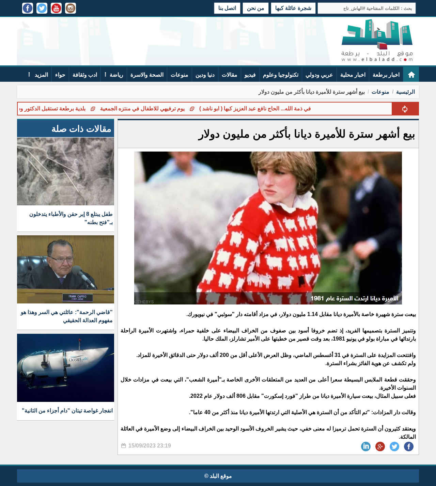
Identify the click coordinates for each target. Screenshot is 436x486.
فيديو (250, 75)
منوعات (179, 75)
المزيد (40, 75)
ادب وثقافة (85, 75)
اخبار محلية (352, 75)
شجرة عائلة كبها (293, 8)
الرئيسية (405, 92)
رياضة (116, 75)
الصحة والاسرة (147, 75)
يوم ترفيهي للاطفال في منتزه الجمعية (161, 108)
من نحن (255, 8)
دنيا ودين (205, 75)
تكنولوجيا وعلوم (280, 75)
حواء (60, 75)
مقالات (229, 75)
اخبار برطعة (386, 75)
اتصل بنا (227, 8)
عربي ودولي (319, 75)
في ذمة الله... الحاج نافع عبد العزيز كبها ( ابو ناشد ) (274, 108)
